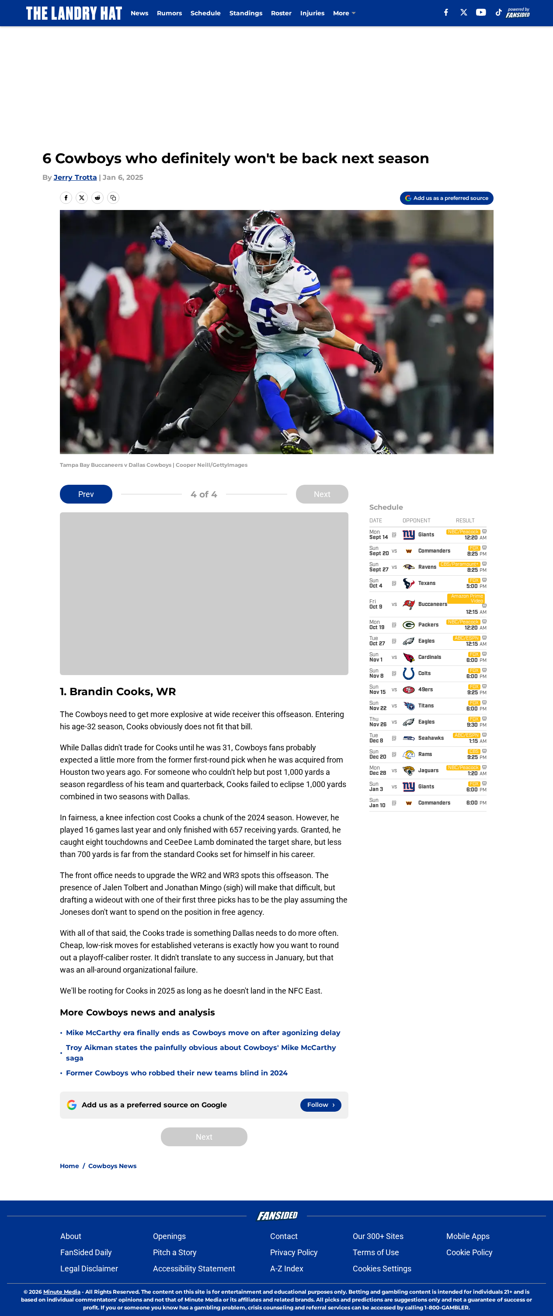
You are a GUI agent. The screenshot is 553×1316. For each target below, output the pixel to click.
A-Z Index (286, 1268)
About (70, 1236)
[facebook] (446, 12)
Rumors (169, 13)
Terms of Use (376, 1252)
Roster (281, 13)
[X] (463, 12)
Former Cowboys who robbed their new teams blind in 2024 (177, 1073)
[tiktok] (499, 12)
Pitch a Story (175, 1252)
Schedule (206, 13)
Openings (169, 1236)
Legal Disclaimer (89, 1268)
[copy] (113, 198)
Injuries (312, 13)
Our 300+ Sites (378, 1236)
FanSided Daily (86, 1252)
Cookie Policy (469, 1252)
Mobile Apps (468, 1236)
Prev (86, 494)
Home (69, 1166)
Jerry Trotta (75, 177)
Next (322, 494)
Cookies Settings (382, 1268)
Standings (246, 13)
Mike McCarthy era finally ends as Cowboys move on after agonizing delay (203, 1033)
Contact (284, 1236)
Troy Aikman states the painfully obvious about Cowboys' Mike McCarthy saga (201, 1052)
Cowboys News (112, 1166)
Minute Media (61, 1291)
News (139, 13)
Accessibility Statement (194, 1268)
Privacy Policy (294, 1252)
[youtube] (481, 12)
